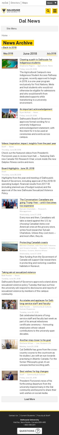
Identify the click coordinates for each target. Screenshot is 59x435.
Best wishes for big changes (34, 371)
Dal (5, 3)
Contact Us (13, 415)
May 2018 (8, 53)
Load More (29, 399)
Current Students (27, 415)
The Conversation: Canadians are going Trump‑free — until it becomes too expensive (38, 202)
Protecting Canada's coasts (34, 242)
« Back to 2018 (9, 47)
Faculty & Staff (43, 415)
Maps (25, 3)
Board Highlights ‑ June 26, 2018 (18, 168)
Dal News (29, 21)
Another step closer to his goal (35, 340)
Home (5, 35)
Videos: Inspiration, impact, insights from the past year (29, 143)
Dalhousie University (11, 11)
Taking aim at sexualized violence (19, 272)
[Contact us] (29, 431)
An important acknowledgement (36, 109)
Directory (15, 3)
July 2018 (51, 53)
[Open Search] (48, 11)
